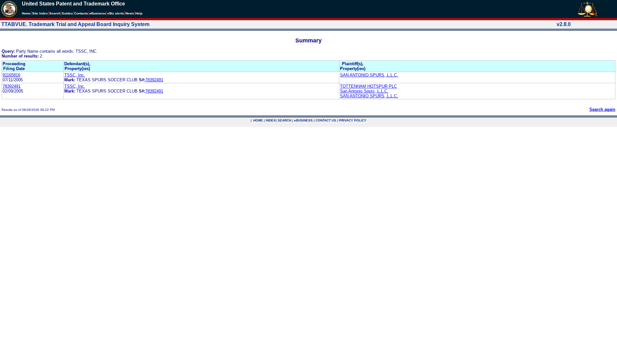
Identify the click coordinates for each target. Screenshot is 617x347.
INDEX (271, 120)
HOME (258, 120)
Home (26, 13)
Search (54, 13)
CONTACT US (326, 120)
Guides (67, 13)
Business (97, 13)
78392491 (154, 79)
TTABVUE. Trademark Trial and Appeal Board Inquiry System (75, 24)
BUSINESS (303, 120)
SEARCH (284, 120)
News (129, 13)
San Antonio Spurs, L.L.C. (364, 91)
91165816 (11, 75)
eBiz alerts (115, 13)
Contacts (81, 13)
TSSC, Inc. (74, 75)
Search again (602, 109)
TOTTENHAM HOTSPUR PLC (368, 86)
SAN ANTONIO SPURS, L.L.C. (369, 75)
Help (138, 13)
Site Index (40, 13)
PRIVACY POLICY (352, 120)
